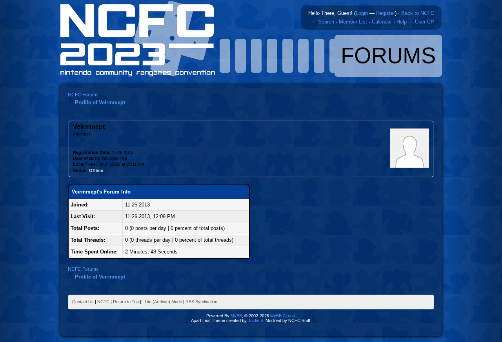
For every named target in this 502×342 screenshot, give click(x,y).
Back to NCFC (417, 13)
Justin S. (256, 320)
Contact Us (83, 301)
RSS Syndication (201, 301)
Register (385, 13)
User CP (424, 22)
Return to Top (126, 301)
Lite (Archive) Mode (163, 301)
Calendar (382, 22)
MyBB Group (282, 315)
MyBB (236, 315)
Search (326, 22)
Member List (353, 22)
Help (402, 22)
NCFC (103, 301)
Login (362, 13)
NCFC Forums (83, 95)
